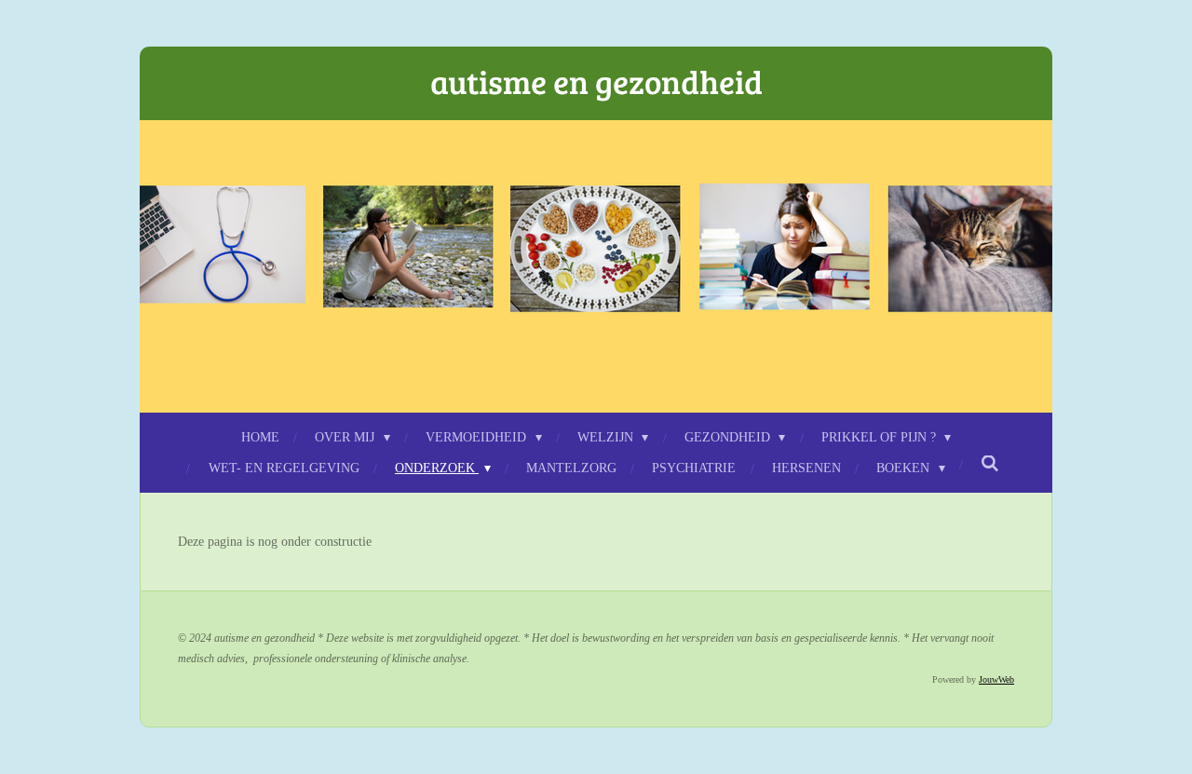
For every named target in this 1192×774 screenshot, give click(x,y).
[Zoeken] (989, 465)
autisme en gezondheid (596, 81)
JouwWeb (996, 679)
